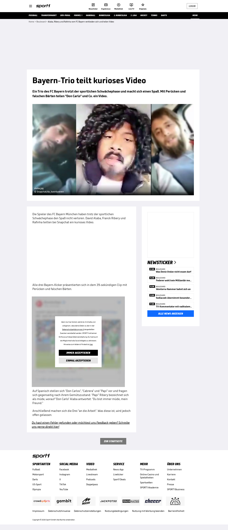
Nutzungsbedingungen (116, 510)
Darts (35, 479)
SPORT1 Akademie (149, 487)
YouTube (63, 489)
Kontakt (171, 479)
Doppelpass (92, 484)
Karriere (171, 474)
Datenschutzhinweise (59, 510)
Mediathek (91, 469)
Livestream (92, 474)
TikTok (62, 484)
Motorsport (38, 474)
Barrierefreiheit (176, 510)
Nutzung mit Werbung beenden (148, 510)
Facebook (64, 469)
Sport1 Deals (119, 479)
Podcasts (90, 479)
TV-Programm (147, 469)
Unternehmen (174, 469)
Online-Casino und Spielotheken (149, 476)
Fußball (36, 469)
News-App (118, 469)
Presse (170, 484)
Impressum (38, 510)
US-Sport (36, 484)
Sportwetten (146, 482)
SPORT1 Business (175, 489)
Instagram (64, 474)
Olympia (36, 489)
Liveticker (118, 474)
